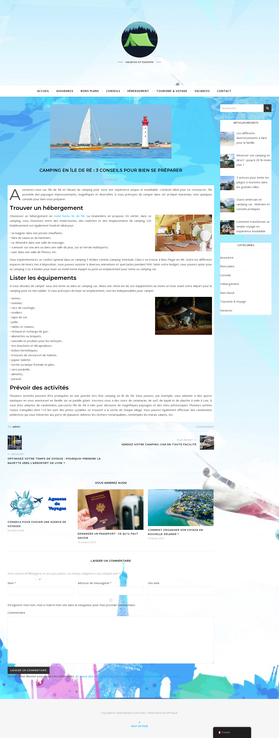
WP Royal (171, 712)
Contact (224, 91)
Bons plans (90, 91)
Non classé (227, 293)
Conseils (113, 91)
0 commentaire (205, 426)
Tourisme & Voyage (171, 91)
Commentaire (16, 612)
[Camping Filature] (139, 39)
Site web (153, 583)
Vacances (202, 91)
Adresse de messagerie (95, 583)
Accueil (43, 91)
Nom (12, 583)
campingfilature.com (127, 712)
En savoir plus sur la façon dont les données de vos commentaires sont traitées (128, 676)
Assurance (64, 91)
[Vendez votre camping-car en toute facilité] (207, 442)
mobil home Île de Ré (69, 216)
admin (16, 426)
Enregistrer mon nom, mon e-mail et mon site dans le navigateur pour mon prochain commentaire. (72, 605)
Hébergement (138, 91)
